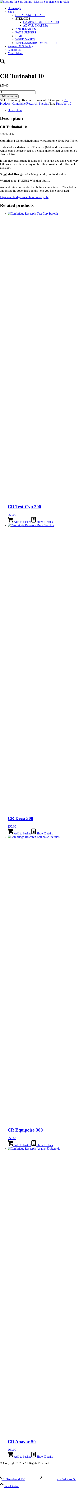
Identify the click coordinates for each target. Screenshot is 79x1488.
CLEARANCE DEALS (30, 15)
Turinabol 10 (63, 103)
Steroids (44, 103)
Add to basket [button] (22, 521)
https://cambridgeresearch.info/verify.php (24, 197)
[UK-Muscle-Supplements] (34, 1)
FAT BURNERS (25, 32)
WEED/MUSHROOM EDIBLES (36, 42)
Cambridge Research (24, 103)
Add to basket (9, 96)
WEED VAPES (25, 39)
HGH (18, 35)
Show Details (44, 521)
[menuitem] (43, 8)
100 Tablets (7, 134)
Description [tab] (15, 110)
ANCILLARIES (25, 29)
